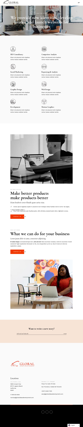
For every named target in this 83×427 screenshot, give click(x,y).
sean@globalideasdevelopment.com (52, 394)
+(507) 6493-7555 (47, 391)
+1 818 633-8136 (15, 394)
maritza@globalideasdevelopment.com (22, 397)
